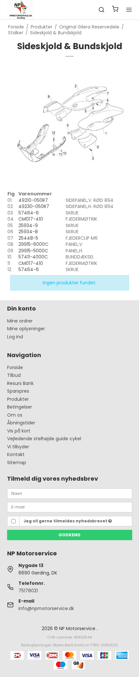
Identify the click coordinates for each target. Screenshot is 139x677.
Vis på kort (18, 431)
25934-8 (28, 231)
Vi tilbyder (18, 446)
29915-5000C (33, 250)
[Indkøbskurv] (115, 10)
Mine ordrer (20, 321)
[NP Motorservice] (21, 9)
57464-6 (28, 213)
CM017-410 (30, 219)
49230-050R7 (33, 206)
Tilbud (14, 375)
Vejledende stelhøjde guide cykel (44, 438)
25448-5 (28, 238)
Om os (14, 415)
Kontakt (16, 454)
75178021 (28, 590)
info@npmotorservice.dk (46, 608)
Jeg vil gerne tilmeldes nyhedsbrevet (66, 521)
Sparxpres (18, 391)
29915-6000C (33, 244)
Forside (15, 367)
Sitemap (16, 462)
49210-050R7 (33, 200)
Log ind (15, 336)
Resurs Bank (20, 383)
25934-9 (28, 225)
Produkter (18, 399)
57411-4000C (33, 257)
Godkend (69, 535)
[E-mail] (69, 507)
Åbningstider (21, 423)
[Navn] (69, 493)
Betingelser (19, 407)
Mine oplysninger (26, 328)
